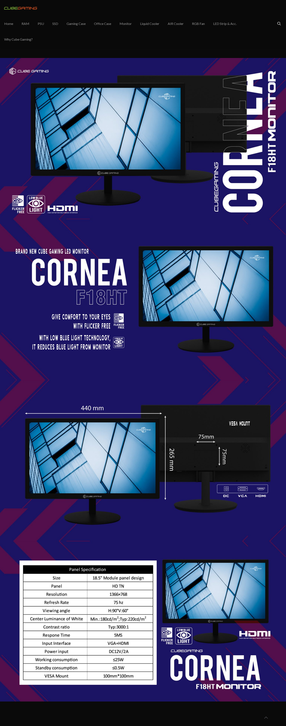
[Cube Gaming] (22, 8)
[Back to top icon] (266, 717)
